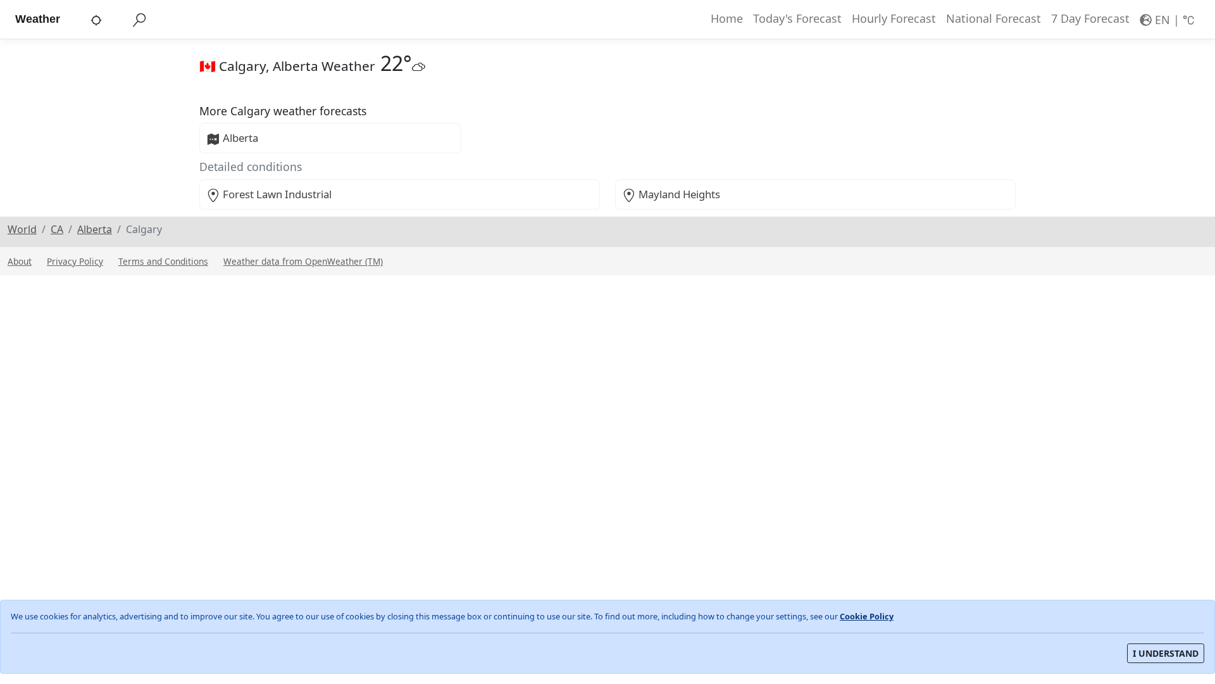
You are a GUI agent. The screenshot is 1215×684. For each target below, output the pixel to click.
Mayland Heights (679, 194)
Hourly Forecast (894, 18)
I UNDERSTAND (1166, 653)
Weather (37, 19)
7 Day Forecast (1090, 18)
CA (57, 229)
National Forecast (993, 18)
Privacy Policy (75, 261)
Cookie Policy (867, 616)
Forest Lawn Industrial (277, 194)
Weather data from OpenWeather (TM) (303, 261)
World (22, 229)
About (20, 261)
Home (727, 18)
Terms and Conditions (163, 261)
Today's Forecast (797, 18)
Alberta (240, 137)
